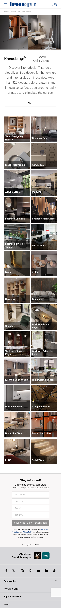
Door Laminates (13, 406)
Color (35, 272)
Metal (8, 272)
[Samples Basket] (55, 4)
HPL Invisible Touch (43, 379)
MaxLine (36, 192)
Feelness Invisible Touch (15, 245)
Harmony (10, 299)
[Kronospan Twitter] (13, 570)
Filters (30, 103)
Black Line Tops (13, 433)
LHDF (8, 460)
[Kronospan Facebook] (6, 570)
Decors (13, 11)
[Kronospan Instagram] (22, 570)
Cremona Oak (39, 138)
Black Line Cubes (41, 433)
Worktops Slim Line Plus (42, 352)
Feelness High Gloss (43, 218)
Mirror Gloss (39, 245)
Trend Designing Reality (14, 138)
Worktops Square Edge (14, 352)
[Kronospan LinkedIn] (46, 570)
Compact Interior (41, 406)
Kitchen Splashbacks (17, 379)
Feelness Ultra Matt (15, 218)
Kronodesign (24, 11)
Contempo (37, 299)
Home (6, 11)
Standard (10, 326)
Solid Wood (38, 460)
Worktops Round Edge (41, 326)
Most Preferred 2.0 (15, 165)
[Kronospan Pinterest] (30, 570)
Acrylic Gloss (12, 192)
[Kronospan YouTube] (38, 570)
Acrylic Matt (38, 165)
